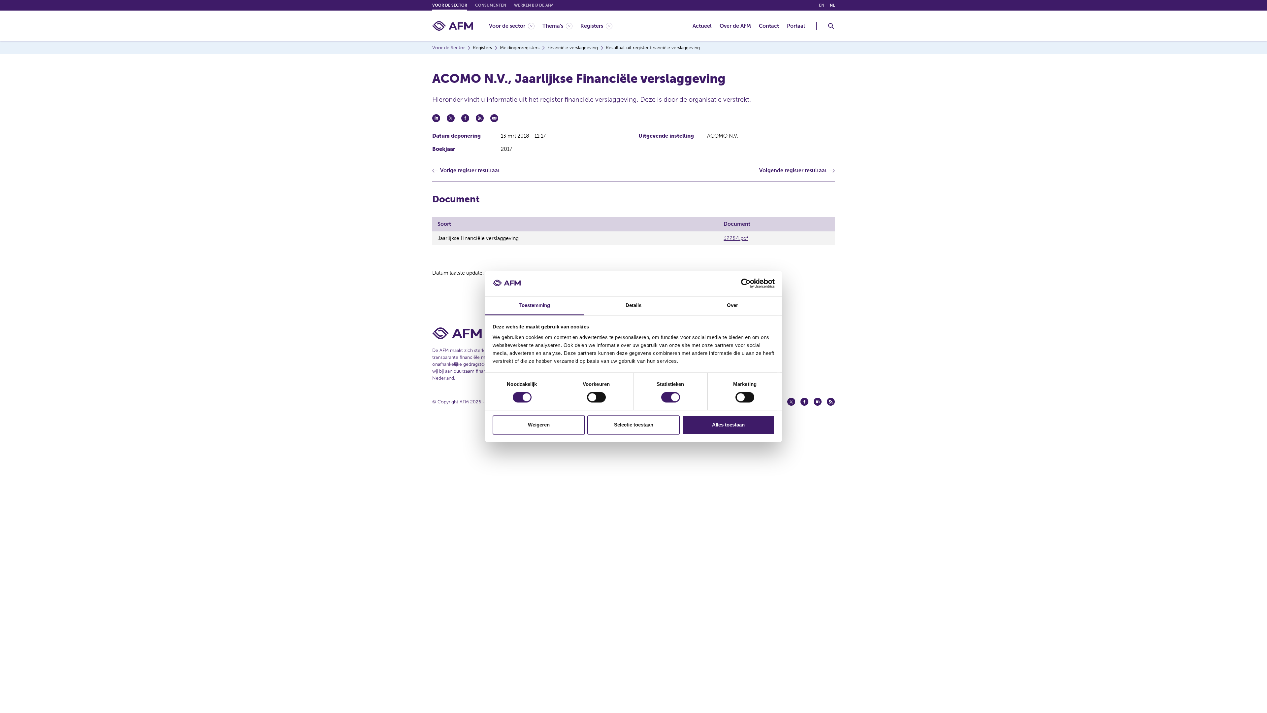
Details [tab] (634, 305)
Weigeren (539, 424)
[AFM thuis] (452, 26)
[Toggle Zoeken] (831, 26)
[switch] (596, 397)
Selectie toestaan (633, 424)
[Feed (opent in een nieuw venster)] (831, 402)
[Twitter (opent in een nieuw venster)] (791, 402)
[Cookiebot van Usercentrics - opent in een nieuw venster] (746, 284)
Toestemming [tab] (534, 305)
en (821, 5)
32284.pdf (736, 238)
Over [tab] (732, 305)
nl (832, 5)
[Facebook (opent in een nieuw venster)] (804, 402)
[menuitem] (515, 26)
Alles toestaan (728, 424)
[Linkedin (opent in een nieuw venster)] (818, 402)
